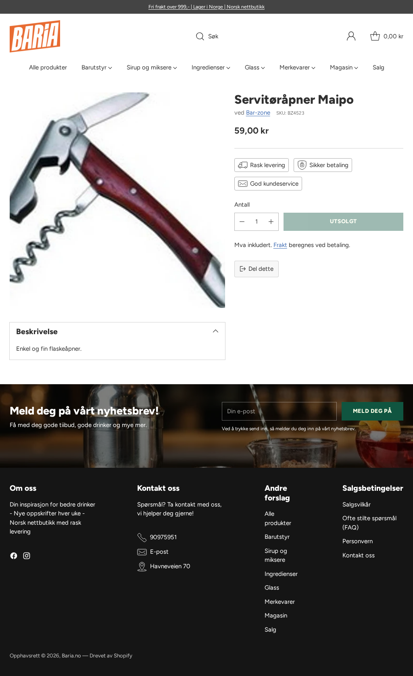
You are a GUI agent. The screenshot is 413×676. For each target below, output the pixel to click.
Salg (270, 629)
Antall (242, 204)
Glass (272, 587)
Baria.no (71, 655)
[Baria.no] (35, 36)
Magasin (276, 615)
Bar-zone (258, 112)
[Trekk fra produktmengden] (242, 221)
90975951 (163, 537)
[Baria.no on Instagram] (26, 557)
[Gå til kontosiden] (351, 36)
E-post (159, 551)
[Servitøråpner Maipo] (117, 200)
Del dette (260, 268)
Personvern (357, 541)
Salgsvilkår (356, 504)
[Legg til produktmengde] (271, 221)
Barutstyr (277, 536)
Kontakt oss (358, 555)
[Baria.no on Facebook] (14, 557)
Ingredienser (281, 574)
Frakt (280, 245)
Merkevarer (280, 601)
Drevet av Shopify (111, 655)
